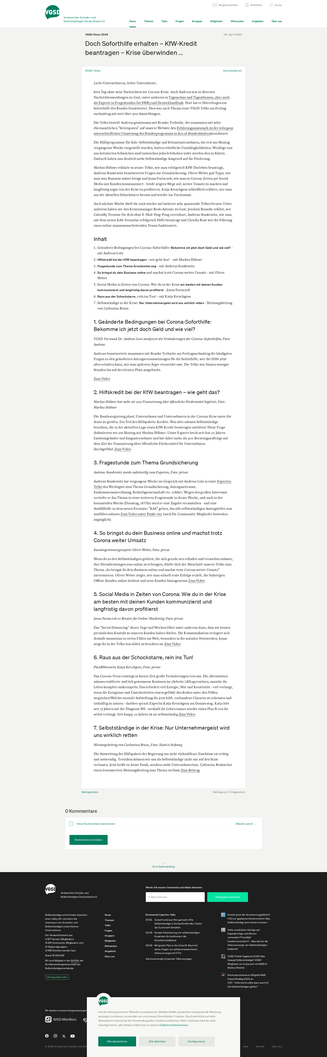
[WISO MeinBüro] (60, 1020)
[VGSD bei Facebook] (46, 1037)
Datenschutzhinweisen (174, 1025)
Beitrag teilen (90, 792)
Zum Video (102, 378)
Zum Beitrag (190, 770)
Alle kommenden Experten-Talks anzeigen (169, 958)
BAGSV (75, 960)
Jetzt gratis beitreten (227, 897)
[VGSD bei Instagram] (55, 1037)
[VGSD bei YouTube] (72, 1037)
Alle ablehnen (157, 1041)
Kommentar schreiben (88, 839)
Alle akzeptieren (117, 1041)
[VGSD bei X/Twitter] (64, 1037)
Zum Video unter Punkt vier (141, 514)
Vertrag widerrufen (57, 977)
